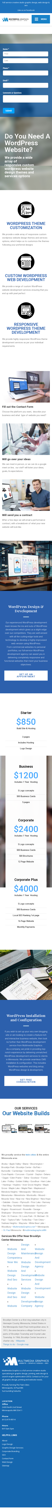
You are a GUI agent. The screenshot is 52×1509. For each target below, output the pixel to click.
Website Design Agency (39, 1301)
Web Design (7, 1462)
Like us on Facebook (26, 10)
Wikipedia (20, 1341)
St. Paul (6, 1230)
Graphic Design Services (12, 1447)
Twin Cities (24, 1385)
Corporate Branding (10, 1451)
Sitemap (5, 1465)
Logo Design (7, 1444)
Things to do (9, 1344)
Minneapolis (7, 1388)
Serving (12, 1385)
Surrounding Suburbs (11, 1391)
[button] (26, 676)
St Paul (17, 1388)
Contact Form (7, 1458)
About (4, 1440)
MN (21, 1388)
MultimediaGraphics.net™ (24, 1227)
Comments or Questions (12, 92)
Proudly (5, 1385)
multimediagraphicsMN (35, 1230)
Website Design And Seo (12, 1275)
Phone (9, 68)
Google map (23, 1344)
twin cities (31, 1154)
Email (9, 80)
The (18, 1385)
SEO (4, 1455)
